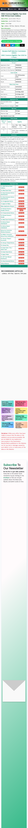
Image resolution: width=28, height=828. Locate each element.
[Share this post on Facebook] (3, 45)
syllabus (6, 26)
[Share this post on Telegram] (12, 45)
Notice (19, 208)
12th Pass (11, 26)
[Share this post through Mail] (7, 45)
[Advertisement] (14, 337)
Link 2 (21, 235)
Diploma (17, 26)
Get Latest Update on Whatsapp (12, 41)
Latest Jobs (12, 9)
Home (4, 9)
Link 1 (17, 235)
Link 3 (24, 235)
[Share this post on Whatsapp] (17, 45)
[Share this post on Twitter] (22, 45)
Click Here (21, 187)
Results (22, 9)
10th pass (22, 26)
